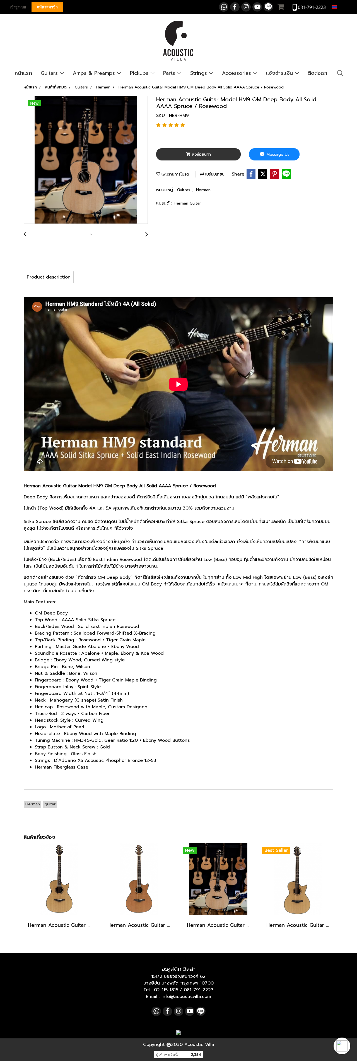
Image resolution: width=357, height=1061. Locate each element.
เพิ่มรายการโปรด (174, 174)
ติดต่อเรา (317, 73)
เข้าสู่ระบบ (18, 7)
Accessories (237, 73)
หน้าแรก (23, 73)
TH (341, 7)
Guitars (50, 73)
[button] (342, 1046)
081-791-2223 (199, 989)
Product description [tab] (49, 277)
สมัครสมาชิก (47, 7)
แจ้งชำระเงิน (280, 73)
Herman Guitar (187, 203)
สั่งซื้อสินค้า (200, 154)
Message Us (277, 154)
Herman (203, 190)
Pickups (140, 73)
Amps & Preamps (95, 73)
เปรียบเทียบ (214, 174)
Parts (170, 73)
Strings (199, 73)
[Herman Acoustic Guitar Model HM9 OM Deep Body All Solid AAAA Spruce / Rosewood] (86, 160)
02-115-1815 (166, 989)
